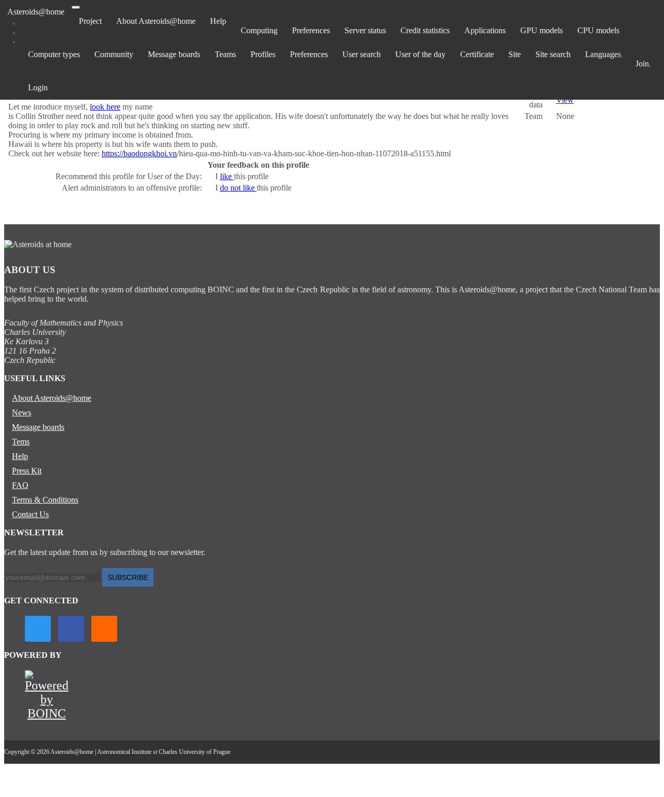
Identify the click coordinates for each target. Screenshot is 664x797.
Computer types (54, 54)
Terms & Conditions (45, 499)
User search (361, 54)
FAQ (20, 485)
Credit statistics (425, 30)
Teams (225, 54)
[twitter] (38, 629)
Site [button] (514, 54)
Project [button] (90, 21)
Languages (603, 54)
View (565, 100)
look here (105, 106)
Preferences (311, 30)
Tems (21, 441)
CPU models (598, 30)
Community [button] (113, 54)
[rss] (104, 629)
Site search (553, 54)
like (227, 176)
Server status (365, 30)
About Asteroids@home (156, 21)
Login (38, 87)
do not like (238, 187)
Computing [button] (259, 30)
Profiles (263, 54)
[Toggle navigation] (76, 7)
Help (218, 21)
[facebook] (71, 629)
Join (642, 63)
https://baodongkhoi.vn (139, 153)
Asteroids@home (35, 11)
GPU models (541, 30)
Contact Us (30, 514)
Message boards (174, 54)
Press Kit (27, 470)
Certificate (477, 54)
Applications (485, 30)
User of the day (420, 54)
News (21, 412)
